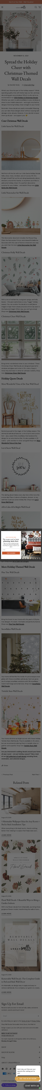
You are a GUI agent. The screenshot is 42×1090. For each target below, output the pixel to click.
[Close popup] (36, 1067)
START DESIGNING (11, 553)
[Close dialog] (40, 532)
